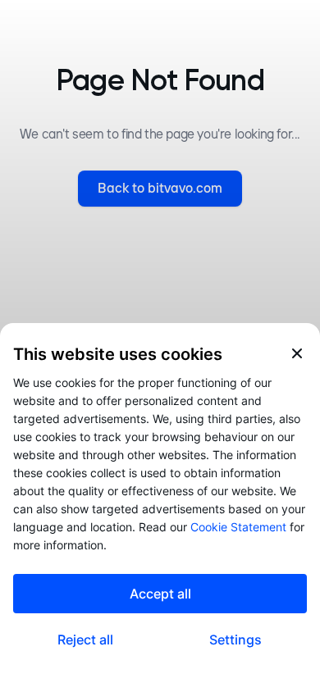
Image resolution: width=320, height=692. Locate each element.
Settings (235, 639)
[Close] (297, 353)
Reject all (85, 639)
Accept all (160, 593)
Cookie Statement (238, 527)
